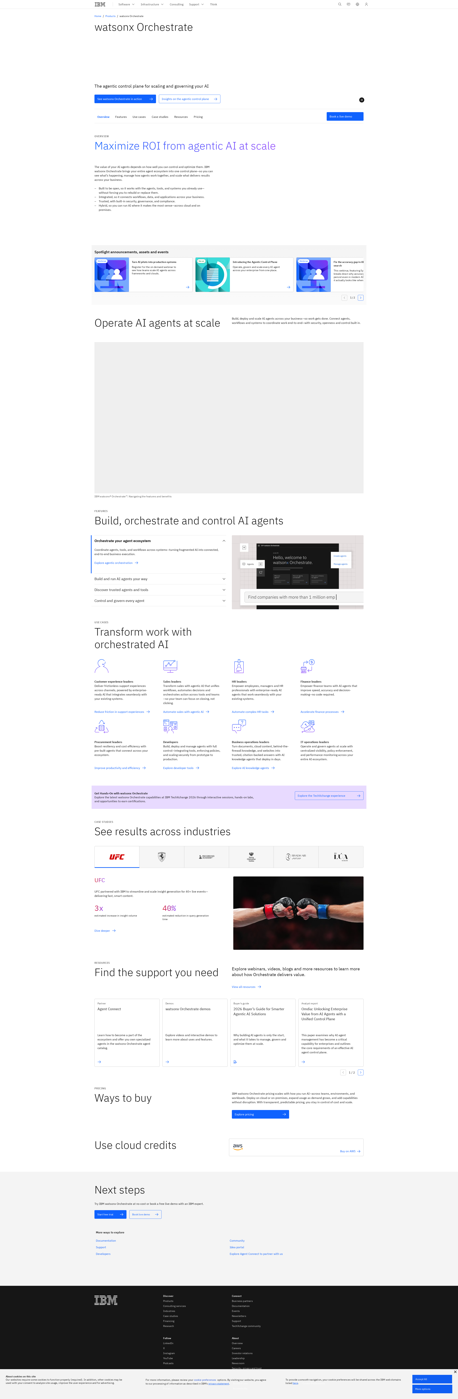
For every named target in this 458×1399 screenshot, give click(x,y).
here (295, 1383)
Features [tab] (121, 117)
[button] (357, 4)
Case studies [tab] (160, 117)
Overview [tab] (103, 117)
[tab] (117, 857)
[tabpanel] (229, 909)
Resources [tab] (181, 117)
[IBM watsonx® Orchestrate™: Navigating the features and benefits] (229, 420)
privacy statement (218, 1383)
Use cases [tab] (139, 117)
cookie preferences (205, 1379)
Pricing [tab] (198, 117)
